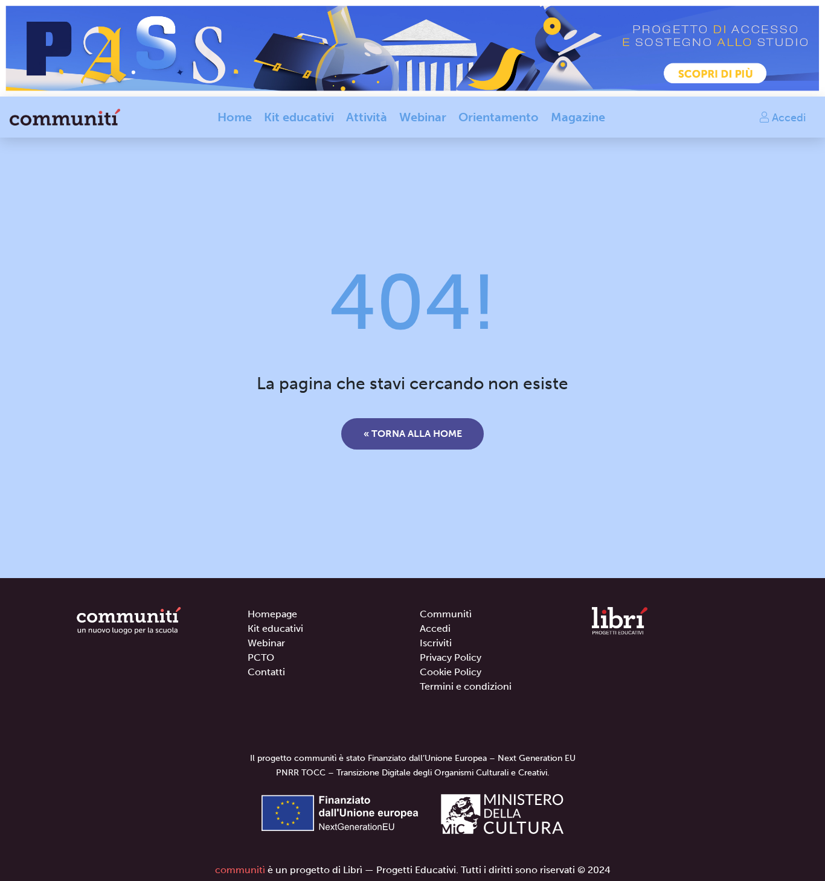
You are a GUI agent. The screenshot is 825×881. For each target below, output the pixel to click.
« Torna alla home (413, 433)
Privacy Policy (450, 657)
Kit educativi (299, 117)
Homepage (272, 614)
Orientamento (498, 117)
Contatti (266, 672)
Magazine (578, 117)
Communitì (446, 614)
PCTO (261, 657)
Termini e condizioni (466, 686)
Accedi (787, 117)
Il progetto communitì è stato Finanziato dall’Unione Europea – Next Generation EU (413, 758)
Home (234, 117)
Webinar (422, 117)
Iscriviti (436, 643)
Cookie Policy (450, 672)
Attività (366, 117)
